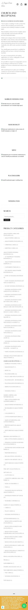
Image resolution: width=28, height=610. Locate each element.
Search (7, 220)
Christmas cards (10, 244)
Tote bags (7, 580)
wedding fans (9, 391)
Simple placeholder (11, 386)
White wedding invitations (13, 351)
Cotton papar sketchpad (13, 416)
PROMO (6, 560)
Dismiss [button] (26, 603)
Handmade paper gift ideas (14, 495)
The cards (8, 572)
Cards (7, 507)
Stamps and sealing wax (11, 566)
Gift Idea (6, 472)
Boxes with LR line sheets (13, 542)
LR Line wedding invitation (13, 286)
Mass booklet (9, 367)
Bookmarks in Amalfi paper (14, 408)
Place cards (9, 511)
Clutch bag (8, 475)
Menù (6, 370)
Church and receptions (11, 361)
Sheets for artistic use (12, 459)
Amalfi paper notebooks (13, 404)
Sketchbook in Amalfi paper (14, 430)
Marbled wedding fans (12, 363)
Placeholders (9, 374)
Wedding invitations (11, 514)
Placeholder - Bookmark (13, 380)
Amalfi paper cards (11, 238)
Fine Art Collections (11, 469)
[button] (24, 605)
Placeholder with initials (13, 383)
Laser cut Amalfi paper (11, 505)
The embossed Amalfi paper (13, 570)
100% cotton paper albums (13, 439)
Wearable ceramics (11, 501)
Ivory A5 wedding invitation (14, 275)
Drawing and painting (11, 436)
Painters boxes (10, 453)
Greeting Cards (10, 248)
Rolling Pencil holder (12, 456)
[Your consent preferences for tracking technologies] (2, 607)
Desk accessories (11, 483)
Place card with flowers (13, 376)
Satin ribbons (8, 563)
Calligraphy (9, 413)
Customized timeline (12, 267)
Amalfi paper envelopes (13, 241)
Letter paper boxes (10, 518)
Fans (6, 487)
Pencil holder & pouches (12, 556)
